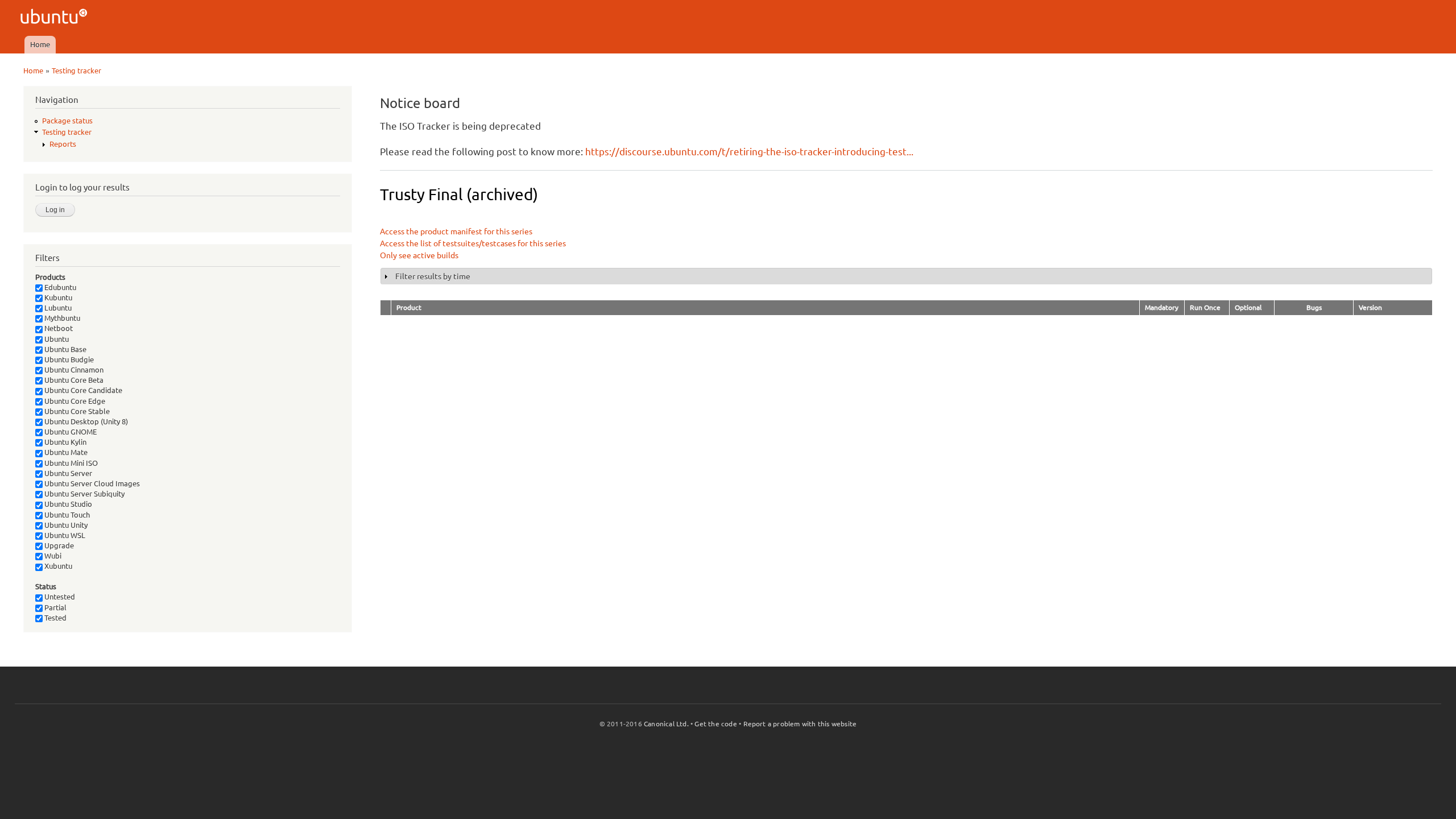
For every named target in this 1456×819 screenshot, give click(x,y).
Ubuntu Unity (65, 525)
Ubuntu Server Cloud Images (91, 483)
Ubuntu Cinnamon (73, 370)
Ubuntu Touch (66, 515)
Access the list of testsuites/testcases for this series (473, 243)
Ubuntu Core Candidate (82, 390)
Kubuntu (57, 297)
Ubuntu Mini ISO (70, 463)
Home (40, 44)
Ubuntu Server (67, 473)
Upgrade (58, 545)
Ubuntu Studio (67, 504)
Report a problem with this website (800, 723)
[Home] (55, 18)
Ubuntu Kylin (64, 442)
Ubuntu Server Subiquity (84, 494)
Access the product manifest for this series (456, 231)
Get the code (715, 723)
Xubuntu (57, 566)
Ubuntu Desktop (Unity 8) (85, 421)
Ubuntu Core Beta (73, 380)
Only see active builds (419, 255)
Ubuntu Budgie (68, 359)
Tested (55, 618)
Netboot (58, 328)
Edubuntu (59, 287)
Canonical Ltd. (666, 723)
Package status (67, 121)
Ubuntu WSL (64, 535)
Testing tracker (76, 71)
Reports (62, 144)
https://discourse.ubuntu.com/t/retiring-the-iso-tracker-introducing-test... (749, 151)
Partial (55, 607)
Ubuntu (56, 339)
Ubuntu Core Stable (76, 411)
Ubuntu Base (64, 349)
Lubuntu (57, 308)
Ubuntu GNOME (70, 432)
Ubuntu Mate (65, 452)
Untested (59, 597)
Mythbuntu (61, 318)
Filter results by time (432, 276)
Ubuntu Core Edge (74, 401)
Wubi (52, 556)
